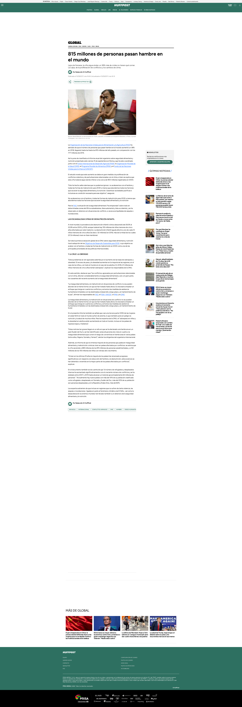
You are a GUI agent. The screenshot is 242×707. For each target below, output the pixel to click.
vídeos (115, 10)
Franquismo (128, 1)
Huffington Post (101, 698)
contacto (66, 663)
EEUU (80, 46)
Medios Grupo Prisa (82, 702)
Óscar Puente (68, 1)
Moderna (107, 701)
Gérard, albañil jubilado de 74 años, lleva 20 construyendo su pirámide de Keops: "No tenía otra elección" (164, 263)
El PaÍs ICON (125, 701)
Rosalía (165, 1)
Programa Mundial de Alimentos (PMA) (96, 166)
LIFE (109, 10)
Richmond (98, 701)
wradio (117, 698)
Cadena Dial (132, 698)
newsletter (66, 666)
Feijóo (61, 1)
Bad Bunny (171, 1)
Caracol (154, 695)
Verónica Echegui (148, 1)
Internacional (83, 409)
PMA (116, 295)
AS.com (141, 695)
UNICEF (108, 295)
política (89, 10)
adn (148, 695)
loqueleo (141, 701)
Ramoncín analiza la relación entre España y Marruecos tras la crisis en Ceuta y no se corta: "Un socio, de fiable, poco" (164, 218)
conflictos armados (99, 409)
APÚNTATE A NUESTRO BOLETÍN (160, 162)
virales (103, 10)
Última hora (230, 5)
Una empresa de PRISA (82, 697)
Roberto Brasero (180, 1)
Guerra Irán (104, 1)
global (96, 10)
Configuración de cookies (129, 657)
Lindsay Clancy (138, 1)
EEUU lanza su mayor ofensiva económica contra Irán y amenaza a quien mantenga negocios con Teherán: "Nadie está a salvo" (165, 292)
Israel (97, 46)
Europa (84, 46)
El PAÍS (99, 695)
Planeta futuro (146, 698)
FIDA (103, 295)
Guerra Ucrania (73, 46)
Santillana (117, 695)
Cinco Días (125, 698)
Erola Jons (158, 1)
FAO (75, 206)
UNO (112, 698)
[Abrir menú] (2, 5)
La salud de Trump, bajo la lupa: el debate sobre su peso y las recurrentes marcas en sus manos (162, 635)
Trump (111, 1)
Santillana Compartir (127, 695)
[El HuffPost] (122, 5)
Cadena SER (135, 695)
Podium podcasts (117, 701)
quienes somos (67, 660)
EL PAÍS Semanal (139, 698)
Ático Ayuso (55, 1)
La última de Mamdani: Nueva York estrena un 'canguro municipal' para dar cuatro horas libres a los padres (135, 635)
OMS (122, 295)
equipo (65, 657)
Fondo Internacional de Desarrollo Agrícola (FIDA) (95, 164)
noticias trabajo (136, 10)
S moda (132, 701)
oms (111, 409)
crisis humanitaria (131, 409)
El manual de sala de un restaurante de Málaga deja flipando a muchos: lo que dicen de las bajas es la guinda (165, 277)
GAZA (89, 46)
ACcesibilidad (125, 668)
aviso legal (124, 663)
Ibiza (122, 1)
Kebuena (153, 698)
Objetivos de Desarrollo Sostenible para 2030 (102, 243)
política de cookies (127, 660)
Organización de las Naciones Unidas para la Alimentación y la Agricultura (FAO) (100, 145)
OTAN (93, 46)
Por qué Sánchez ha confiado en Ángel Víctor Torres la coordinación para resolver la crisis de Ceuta (163, 234)
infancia (72, 409)
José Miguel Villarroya (93, 1)
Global (74, 43)
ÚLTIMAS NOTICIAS (149, 10)
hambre (119, 409)
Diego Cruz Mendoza (80, 1)
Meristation (150, 701)
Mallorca (116, 1)
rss (64, 668)
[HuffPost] (69, 652)
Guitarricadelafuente (192, 1)
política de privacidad (127, 666)
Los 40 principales (108, 695)
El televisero (123, 10)
